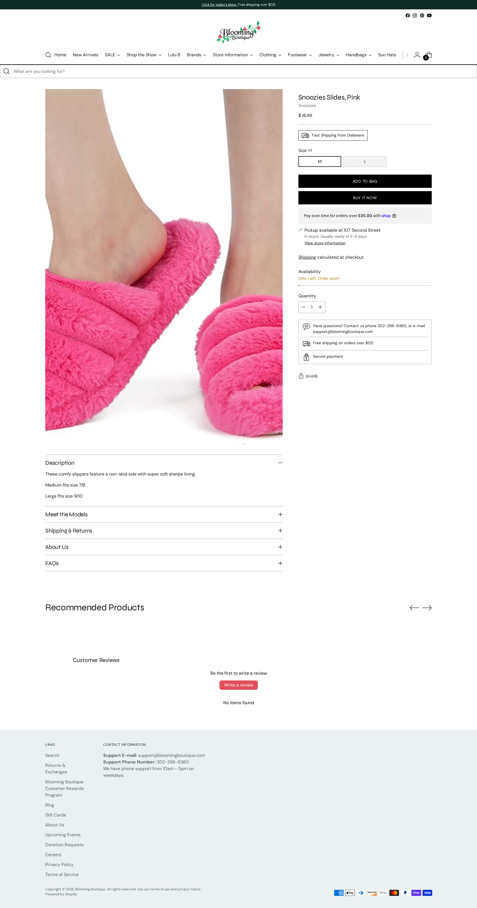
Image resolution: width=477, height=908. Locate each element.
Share (312, 376)
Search (52, 755)
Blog (49, 805)
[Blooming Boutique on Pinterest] (422, 15)
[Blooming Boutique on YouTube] (429, 15)
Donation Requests (64, 845)
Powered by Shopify (61, 894)
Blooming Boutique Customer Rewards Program (64, 788)
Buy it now (365, 197)
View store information (324, 243)
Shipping (307, 257)
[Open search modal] (48, 54)
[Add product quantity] (320, 307)
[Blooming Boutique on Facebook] (407, 15)
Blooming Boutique (90, 889)
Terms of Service (62, 874)
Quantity (307, 296)
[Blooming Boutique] (238, 32)
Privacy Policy (59, 864)
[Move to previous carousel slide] (414, 608)
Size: (305, 150)
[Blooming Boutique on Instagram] (414, 15)
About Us (54, 825)
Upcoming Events (63, 835)
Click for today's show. (220, 4)
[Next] (407, 55)
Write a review (238, 685)
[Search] (6, 71)
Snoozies (307, 105)
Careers (53, 855)
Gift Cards (55, 815)
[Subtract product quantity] (304, 307)
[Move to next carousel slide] (427, 607)
